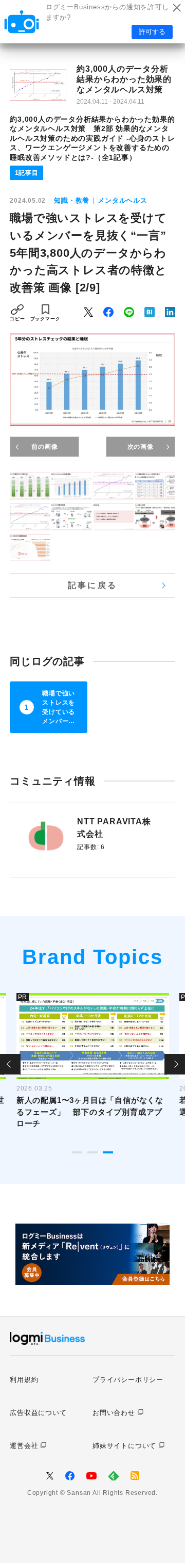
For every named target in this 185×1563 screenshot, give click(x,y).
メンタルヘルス (122, 200)
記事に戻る (92, 585)
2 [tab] (92, 1152)
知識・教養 (71, 200)
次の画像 (140, 446)
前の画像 (44, 446)
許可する (152, 32)
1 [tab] (77, 1152)
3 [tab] (108, 1152)
